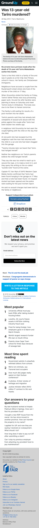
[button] (36, 3)
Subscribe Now (19, 261)
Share (5, 24)
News (4, 22)
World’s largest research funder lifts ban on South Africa (21, 336)
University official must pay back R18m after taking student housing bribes (21, 313)
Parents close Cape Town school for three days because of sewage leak (20, 343)
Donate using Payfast (19, 199)
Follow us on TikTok (9, 492)
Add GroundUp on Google (19, 24)
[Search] (32, 2)
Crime (15, 216)
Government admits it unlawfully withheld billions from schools (21, 362)
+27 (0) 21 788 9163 (9, 517)
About (5, 479)
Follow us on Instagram (10, 500)
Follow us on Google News (11, 489)
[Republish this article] (30, 210)
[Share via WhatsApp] (19, 210)
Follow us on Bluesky (9, 497)
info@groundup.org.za (10, 515)
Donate (25, 3)
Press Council (26, 460)
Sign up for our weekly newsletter (14, 484)
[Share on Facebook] (12, 210)
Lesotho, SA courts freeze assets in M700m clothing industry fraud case (19, 321)
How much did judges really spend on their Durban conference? (19, 375)
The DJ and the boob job (18, 273)
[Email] (23, 210)
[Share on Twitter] (16, 210)
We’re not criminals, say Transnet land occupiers (18, 368)
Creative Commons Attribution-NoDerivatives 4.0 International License (19, 298)
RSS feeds (6, 487)
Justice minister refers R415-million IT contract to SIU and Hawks (20, 389)
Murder (22, 216)
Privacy (5, 481)
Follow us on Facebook (10, 494)
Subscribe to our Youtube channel (14, 502)
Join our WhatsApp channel (12, 505)
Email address (8, 250)
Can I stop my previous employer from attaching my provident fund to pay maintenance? (19, 442)
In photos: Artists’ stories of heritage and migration (19, 382)
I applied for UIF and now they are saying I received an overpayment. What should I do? (18, 428)
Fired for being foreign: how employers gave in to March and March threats (21, 329)
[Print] (27, 210)
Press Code (21, 462)
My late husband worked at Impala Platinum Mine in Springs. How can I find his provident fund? (18, 409)
